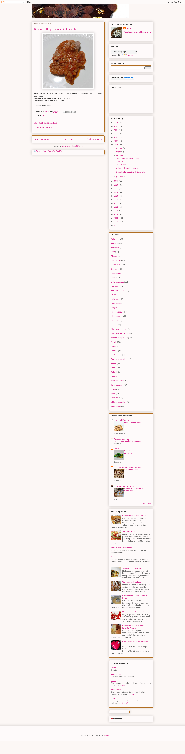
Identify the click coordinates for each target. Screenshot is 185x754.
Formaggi (115, 286)
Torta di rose (121, 164)
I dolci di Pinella (121, 420)
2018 (116, 185)
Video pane (116, 406)
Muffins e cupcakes (119, 338)
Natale (114, 342)
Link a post (115, 320)
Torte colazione (117, 380)
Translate (131, 55)
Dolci (113, 277)
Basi (113, 252)
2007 (116, 225)
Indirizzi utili (116, 303)
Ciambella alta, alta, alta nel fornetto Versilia (134, 626)
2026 (116, 123)
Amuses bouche (121, 439)
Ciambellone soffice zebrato (134, 516)
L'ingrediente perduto (124, 486)
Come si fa (115, 265)
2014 (116, 200)
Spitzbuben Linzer (131, 470)
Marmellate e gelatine (120, 333)
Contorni (114, 269)
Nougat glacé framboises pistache (127, 441)
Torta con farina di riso (131, 582)
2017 (116, 188)
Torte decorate (117, 385)
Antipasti (114, 239)
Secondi (45, 115)
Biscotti (114, 256)
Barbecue (115, 247)
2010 (116, 214)
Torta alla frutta (128, 531)
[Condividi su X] (69, 112)
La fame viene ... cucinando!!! (127, 467)
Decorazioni (116, 273)
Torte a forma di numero (121, 548)
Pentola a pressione (119, 359)
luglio (118, 152)
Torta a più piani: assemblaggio (124, 557)
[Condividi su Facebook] (72, 112)
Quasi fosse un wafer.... (133, 422)
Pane (113, 346)
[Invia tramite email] (64, 112)
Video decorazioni (118, 402)
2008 (116, 222)
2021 (116, 141)
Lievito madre (117, 316)
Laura (128, 28)
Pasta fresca (116, 355)
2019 (116, 181)
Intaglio (114, 308)
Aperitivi (114, 243)
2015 (116, 196)
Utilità (113, 389)
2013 (116, 203)
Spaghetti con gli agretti (132, 568)
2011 (116, 211)
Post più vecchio (94, 139)
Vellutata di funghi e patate (127, 168)
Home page (68, 139)
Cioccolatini (116, 260)
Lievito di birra (117, 312)
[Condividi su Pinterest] (75, 112)
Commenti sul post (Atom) (72, 146)
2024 (116, 130)
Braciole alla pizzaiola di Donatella (130, 172)
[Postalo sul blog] (67, 112)
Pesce (113, 363)
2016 (116, 192)
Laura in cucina (52, 11)
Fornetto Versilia (118, 290)
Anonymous (116, 674)
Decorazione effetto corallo (133, 612)
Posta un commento (45, 127)
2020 (116, 145)
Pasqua (114, 351)
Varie (113, 393)
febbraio (120, 155)
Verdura (114, 398)
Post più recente (41, 139)
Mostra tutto (147, 503)
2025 (116, 126)
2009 (116, 218)
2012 (116, 207)
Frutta (113, 295)
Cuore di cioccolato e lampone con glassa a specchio (135, 642)
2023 (116, 134)
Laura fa (117, 449)
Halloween (115, 299)
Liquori (114, 325)
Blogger (107, 735)
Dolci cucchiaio (117, 282)
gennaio (120, 176)
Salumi (114, 372)
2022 (116, 137)
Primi (113, 368)
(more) (123, 685)
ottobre (119, 148)
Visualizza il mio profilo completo (137, 32)
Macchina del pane (119, 329)
